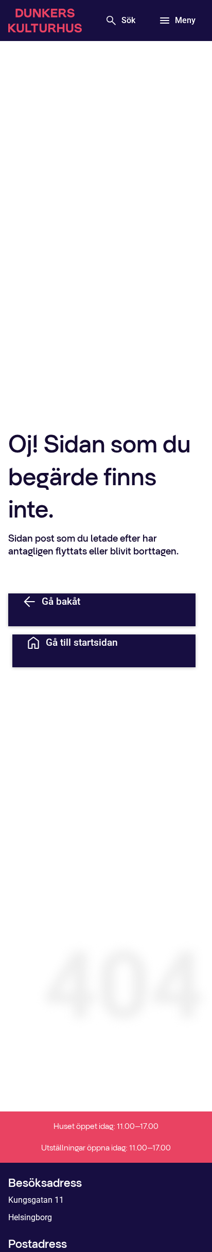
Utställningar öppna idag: (106, 1147)
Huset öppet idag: (106, 1126)
